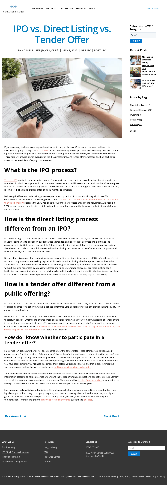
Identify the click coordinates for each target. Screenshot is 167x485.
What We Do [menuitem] (37, 8)
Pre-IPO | (87, 50)
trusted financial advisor (90, 380)
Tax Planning (8, 447)
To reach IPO (10, 180)
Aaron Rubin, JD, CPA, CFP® (40, 50)
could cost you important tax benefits (72, 367)
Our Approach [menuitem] (66, 8)
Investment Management (14, 461)
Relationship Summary (155, 476)
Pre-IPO (136, 124)
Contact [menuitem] (93, 8)
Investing (136, 114)
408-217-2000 (92, 447)
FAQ (46, 452)
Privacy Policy (124, 476)
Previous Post (15, 416)
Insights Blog (50, 447)
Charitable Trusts (140, 105)
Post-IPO (100, 50)
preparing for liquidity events (55, 399)
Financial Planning (141, 110)
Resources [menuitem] (81, 8)
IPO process (43, 150)
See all (133, 130)
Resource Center (52, 456)
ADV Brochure (138, 476)
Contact (47, 461)
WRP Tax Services (154, 8)
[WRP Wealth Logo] (14, 8)
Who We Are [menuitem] (51, 8)
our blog (88, 399)
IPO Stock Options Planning (15, 452)
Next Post (111, 416)
